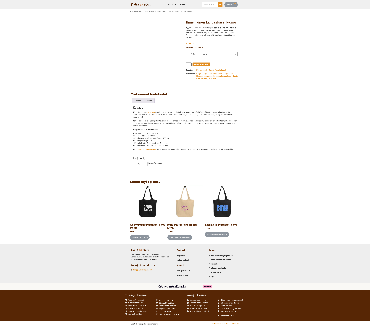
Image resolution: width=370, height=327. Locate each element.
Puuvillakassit (160, 11)
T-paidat (181, 255)
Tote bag (212, 78)
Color (193, 54)
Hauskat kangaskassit (205, 76)
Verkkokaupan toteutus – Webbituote (225, 324)
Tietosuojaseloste (217, 268)
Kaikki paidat (183, 260)
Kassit (182, 4)
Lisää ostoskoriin (201, 64)
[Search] (220, 4)
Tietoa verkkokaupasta (220, 260)
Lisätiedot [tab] (148, 101)
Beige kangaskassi (204, 74)
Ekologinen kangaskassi (223, 74)
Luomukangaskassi (224, 76)
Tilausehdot (214, 264)
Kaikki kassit (182, 275)
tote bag (151, 112)
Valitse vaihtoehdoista (179, 237)
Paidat (171, 4)
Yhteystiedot (215, 272)
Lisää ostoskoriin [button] (140, 237)
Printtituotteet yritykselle (221, 255)
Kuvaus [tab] (138, 101)
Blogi (211, 276)
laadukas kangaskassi (147, 149)
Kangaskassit (149, 11)
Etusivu (133, 11)
